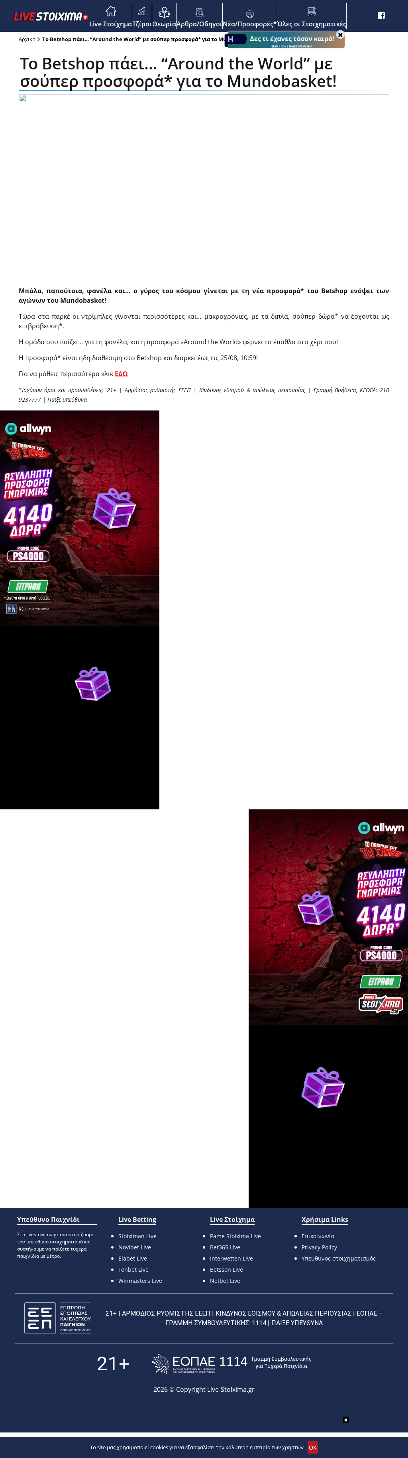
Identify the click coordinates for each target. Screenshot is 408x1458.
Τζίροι (142, 24)
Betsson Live (226, 1269)
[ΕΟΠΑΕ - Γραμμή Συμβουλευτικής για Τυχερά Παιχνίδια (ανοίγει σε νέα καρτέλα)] (231, 1364)
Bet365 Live (225, 1247)
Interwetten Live (231, 1258)
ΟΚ (313, 1447)
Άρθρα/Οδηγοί (199, 24)
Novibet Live (134, 1247)
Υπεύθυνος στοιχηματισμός (339, 1258)
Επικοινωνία (318, 1236)
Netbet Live (225, 1280)
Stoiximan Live (137, 1236)
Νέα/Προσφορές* (250, 24)
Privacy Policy (319, 1247)
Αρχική (27, 39)
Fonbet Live (133, 1269)
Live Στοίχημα (110, 24)
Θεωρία (164, 24)
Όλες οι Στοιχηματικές (311, 24)
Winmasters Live (140, 1280)
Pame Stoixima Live (235, 1236)
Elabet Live (132, 1258)
